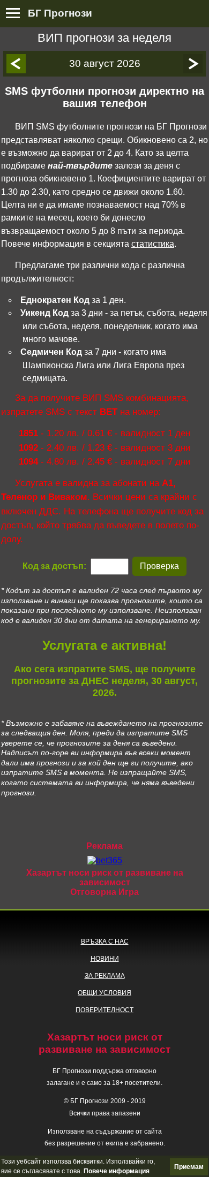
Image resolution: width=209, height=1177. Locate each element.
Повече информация (117, 1171)
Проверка (159, 566)
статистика (152, 243)
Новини (105, 958)
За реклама (105, 975)
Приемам (189, 1167)
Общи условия (104, 993)
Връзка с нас (105, 941)
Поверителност (104, 1010)
